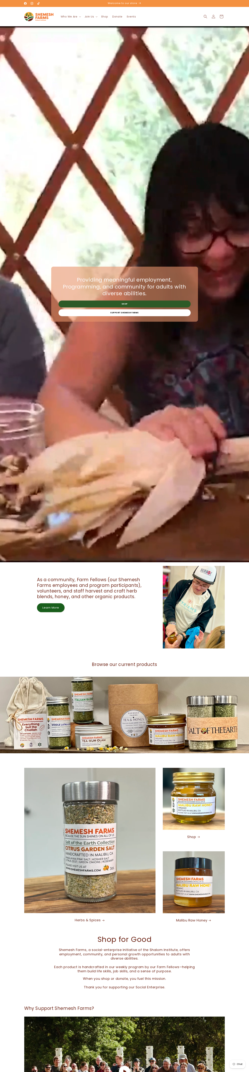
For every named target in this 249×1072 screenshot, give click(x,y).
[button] (70, 16)
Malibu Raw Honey (191, 920)
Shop (125, 304)
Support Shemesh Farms (124, 312)
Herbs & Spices (88, 920)
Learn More (50, 607)
